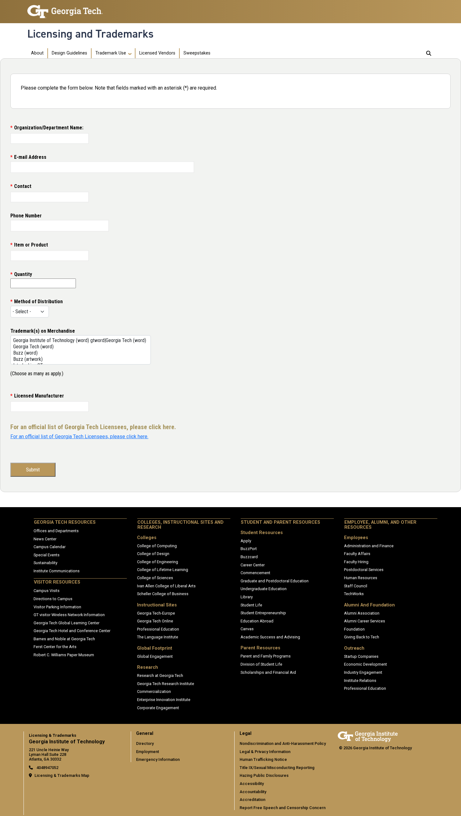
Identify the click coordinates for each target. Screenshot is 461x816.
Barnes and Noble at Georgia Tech (64, 639)
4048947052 (46, 767)
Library (247, 597)
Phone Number (26, 216)
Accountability (253, 791)
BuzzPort (249, 548)
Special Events (47, 555)
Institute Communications (57, 571)
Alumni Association (361, 613)
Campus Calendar (50, 546)
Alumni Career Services (364, 621)
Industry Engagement (363, 672)
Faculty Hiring (356, 561)
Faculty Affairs (357, 553)
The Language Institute (157, 637)
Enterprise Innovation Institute (163, 699)
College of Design (153, 553)
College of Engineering (157, 561)
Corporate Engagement (158, 707)
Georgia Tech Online (155, 621)
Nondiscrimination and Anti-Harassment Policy (283, 743)
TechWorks (354, 593)
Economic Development (365, 664)
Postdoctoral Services (364, 569)
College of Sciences (155, 577)
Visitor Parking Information (57, 607)
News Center (45, 539)
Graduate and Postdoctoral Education (275, 581)
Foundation (354, 629)
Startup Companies (361, 656)
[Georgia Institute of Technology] (65, 9)
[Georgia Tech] (368, 735)
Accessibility (252, 783)
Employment (147, 751)
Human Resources (360, 577)
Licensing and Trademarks (90, 33)
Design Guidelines (69, 53)
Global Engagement (155, 656)
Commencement (255, 572)
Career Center (253, 565)
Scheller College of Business (162, 593)
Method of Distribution (38, 301)
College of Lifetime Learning (162, 569)
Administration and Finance (369, 545)
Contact (22, 186)
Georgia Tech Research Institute (165, 683)
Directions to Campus (53, 598)
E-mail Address (30, 157)
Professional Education (158, 629)
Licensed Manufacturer (39, 396)
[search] (429, 53)
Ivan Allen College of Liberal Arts (166, 586)
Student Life (251, 605)
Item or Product (31, 245)
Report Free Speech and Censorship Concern (283, 807)
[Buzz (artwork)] (80, 359)
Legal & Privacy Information (265, 751)
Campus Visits (47, 590)
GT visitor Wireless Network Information (69, 614)
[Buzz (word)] (80, 353)
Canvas (247, 628)
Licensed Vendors (157, 53)
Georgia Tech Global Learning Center (66, 623)
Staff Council (355, 586)
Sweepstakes (196, 53)
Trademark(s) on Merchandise (42, 331)
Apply (246, 540)
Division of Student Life (261, 664)
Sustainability (45, 562)
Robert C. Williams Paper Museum (64, 654)
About (37, 53)
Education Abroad (257, 621)
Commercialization (154, 691)
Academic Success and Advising (270, 637)
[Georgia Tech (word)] (80, 347)
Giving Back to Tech (361, 637)
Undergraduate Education (264, 588)
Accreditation (252, 799)
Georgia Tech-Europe (156, 613)
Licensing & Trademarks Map (61, 775)
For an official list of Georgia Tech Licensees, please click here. (79, 436)
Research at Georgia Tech (160, 675)
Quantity (23, 274)
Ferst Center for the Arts (55, 646)
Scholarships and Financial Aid (268, 672)
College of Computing (157, 545)
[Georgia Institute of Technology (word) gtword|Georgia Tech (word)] (80, 340)
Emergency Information (158, 759)
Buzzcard (249, 556)
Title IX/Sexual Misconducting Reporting (277, 767)
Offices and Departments (56, 530)
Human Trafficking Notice (263, 759)
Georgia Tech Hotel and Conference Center (72, 630)
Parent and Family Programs (266, 656)
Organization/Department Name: (48, 128)
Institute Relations (360, 680)
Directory (145, 743)
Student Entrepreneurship (263, 613)
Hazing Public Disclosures (264, 775)
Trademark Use (110, 53)
